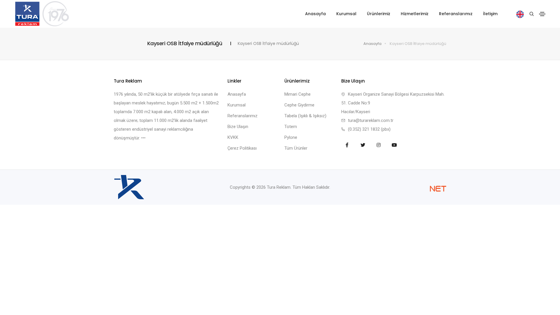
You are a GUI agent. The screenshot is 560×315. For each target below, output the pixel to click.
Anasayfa (315, 14)
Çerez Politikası (242, 148)
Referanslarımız (456, 14)
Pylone (290, 137)
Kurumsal (346, 14)
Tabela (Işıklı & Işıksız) (305, 115)
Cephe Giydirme (299, 105)
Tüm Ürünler (295, 148)
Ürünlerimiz (378, 14)
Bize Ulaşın (238, 126)
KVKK (233, 137)
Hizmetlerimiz (414, 14)
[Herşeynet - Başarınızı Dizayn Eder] (438, 189)
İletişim (490, 14)
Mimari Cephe (297, 94)
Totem (290, 126)
